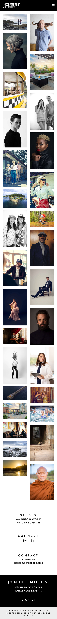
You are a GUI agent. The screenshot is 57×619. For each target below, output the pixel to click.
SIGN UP (29, 600)
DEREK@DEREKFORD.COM (28, 563)
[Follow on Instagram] (25, 541)
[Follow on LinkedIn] (32, 541)
